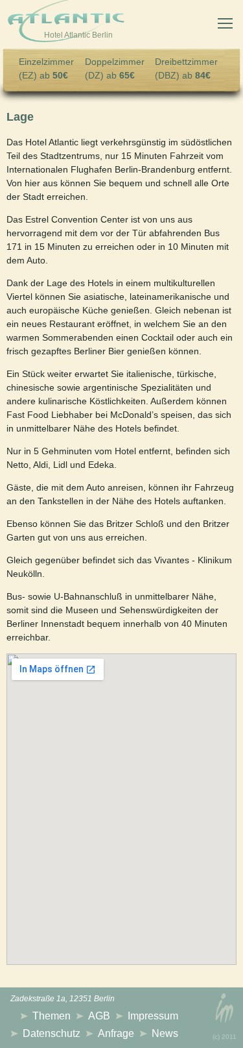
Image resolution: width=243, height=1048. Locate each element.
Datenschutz (51, 1033)
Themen (51, 1015)
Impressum (153, 1015)
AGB (99, 1015)
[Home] (66, 23)
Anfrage (116, 1033)
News (165, 1033)
